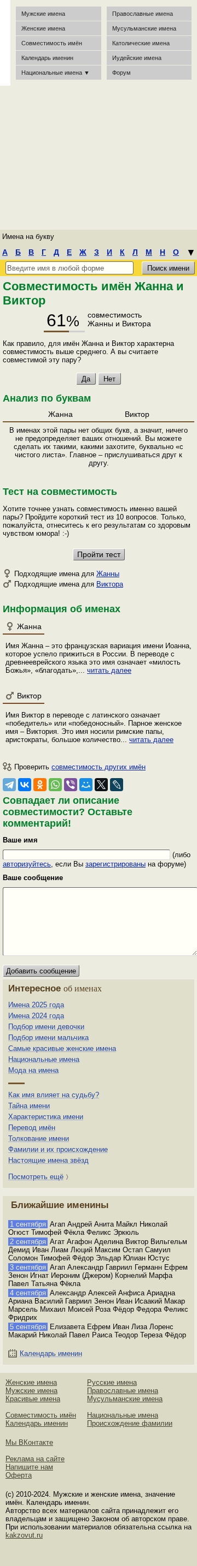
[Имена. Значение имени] (5, 43)
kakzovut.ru (24, 1535)
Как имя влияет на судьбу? (53, 1095)
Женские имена (43, 28)
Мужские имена (43, 13)
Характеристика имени (45, 1117)
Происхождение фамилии (129, 1423)
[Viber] (70, 784)
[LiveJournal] (116, 784)
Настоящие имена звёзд (48, 1160)
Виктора (109, 584)
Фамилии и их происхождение (58, 1149)
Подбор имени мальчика (48, 1037)
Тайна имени (29, 1106)
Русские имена (112, 1382)
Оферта (18, 1475)
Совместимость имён (40, 1415)
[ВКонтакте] (24, 784)
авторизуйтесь (27, 864)
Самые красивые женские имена (62, 1048)
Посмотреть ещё (35, 1177)
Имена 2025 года (36, 1005)
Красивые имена (32, 1399)
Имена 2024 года (36, 1016)
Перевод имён (31, 1127)
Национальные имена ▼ (55, 72)
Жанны (107, 574)
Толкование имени (38, 1138)
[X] (101, 784)
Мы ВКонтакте (29, 1442)
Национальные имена (43, 1059)
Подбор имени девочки (46, 1027)
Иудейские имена (136, 58)
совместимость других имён (98, 767)
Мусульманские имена (144, 28)
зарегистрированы (115, 864)
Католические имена (141, 43)
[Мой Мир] (85, 784)
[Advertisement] (98, 155)
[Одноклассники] (40, 784)
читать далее (109, 670)
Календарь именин (47, 58)
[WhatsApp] (55, 784)
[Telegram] (9, 784)
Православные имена (142, 13)
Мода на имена (33, 1070)
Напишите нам (29, 1467)
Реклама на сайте (35, 1459)
